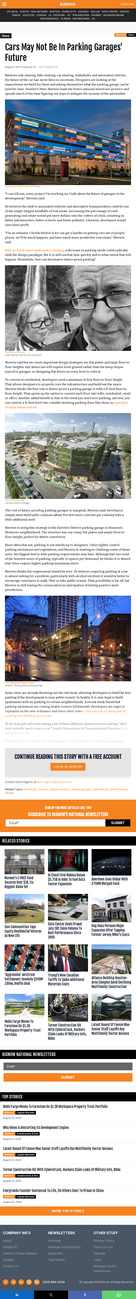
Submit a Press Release (20, 1253)
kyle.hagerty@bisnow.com (54, 782)
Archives (54, 1240)
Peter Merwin (101, 789)
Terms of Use (103, 1247)
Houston (28, 15)
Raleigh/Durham (113, 15)
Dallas (95, 11)
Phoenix (96, 15)
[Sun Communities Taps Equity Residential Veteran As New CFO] (24, 917)
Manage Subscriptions (64, 1247)
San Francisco (49, 18)
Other (131, 35)
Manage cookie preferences (105, 1268)
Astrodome (30, 789)
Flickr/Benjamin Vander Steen (20, 682)
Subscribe (127, 4)
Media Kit (10, 1247)
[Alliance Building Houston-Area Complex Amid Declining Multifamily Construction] (111, 967)
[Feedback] (37, 1282)
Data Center (110, 11)
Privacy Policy (104, 1240)
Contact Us (11, 1266)
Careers (8, 1260)
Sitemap (99, 1253)
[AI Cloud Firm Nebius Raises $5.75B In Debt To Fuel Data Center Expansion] (68, 869)
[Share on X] (51, 1295)
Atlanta (12, 11)
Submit (118, 823)
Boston (55, 11)
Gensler (43, 789)
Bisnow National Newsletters (29, 1054)
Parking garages (81, 789)
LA (50, 15)
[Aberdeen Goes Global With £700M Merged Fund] (111, 869)
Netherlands (81, 18)
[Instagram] (29, 1282)
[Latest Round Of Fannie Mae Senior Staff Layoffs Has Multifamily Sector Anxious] (111, 1018)
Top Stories (56, 1260)
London (41, 15)
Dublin (16, 15)
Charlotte (69, 11)
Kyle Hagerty (46, 66)
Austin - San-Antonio (34, 11)
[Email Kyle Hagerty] (56, 67)
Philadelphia (81, 15)
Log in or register (68, 766)
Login (98, 1260)
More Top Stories (68, 1211)
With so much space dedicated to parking (34, 250)
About (7, 1240)
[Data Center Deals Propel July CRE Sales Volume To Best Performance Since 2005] (68, 917)
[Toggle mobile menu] (4, 4)
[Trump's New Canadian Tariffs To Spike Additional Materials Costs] (68, 967)
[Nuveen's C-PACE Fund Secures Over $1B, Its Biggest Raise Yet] (24, 869)
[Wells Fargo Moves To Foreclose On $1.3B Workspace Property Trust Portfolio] (24, 1018)
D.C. (94, 18)
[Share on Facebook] (85, 1295)
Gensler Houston (59, 789)
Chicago (83, 11)
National (59, 15)
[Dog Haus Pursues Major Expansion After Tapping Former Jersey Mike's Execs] (111, 917)
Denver (124, 11)
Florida (66, 18)
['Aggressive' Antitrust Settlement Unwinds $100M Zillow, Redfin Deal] (24, 967)
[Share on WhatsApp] (119, 1295)
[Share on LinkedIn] (17, 1295)
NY (69, 15)
